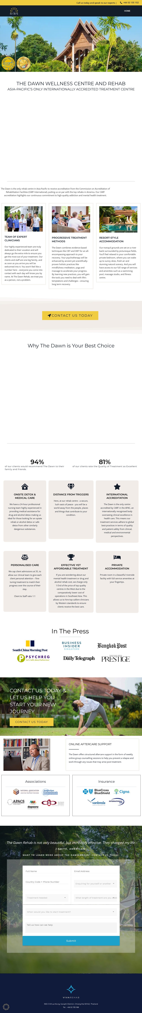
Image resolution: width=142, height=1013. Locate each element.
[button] (6, 1007)
